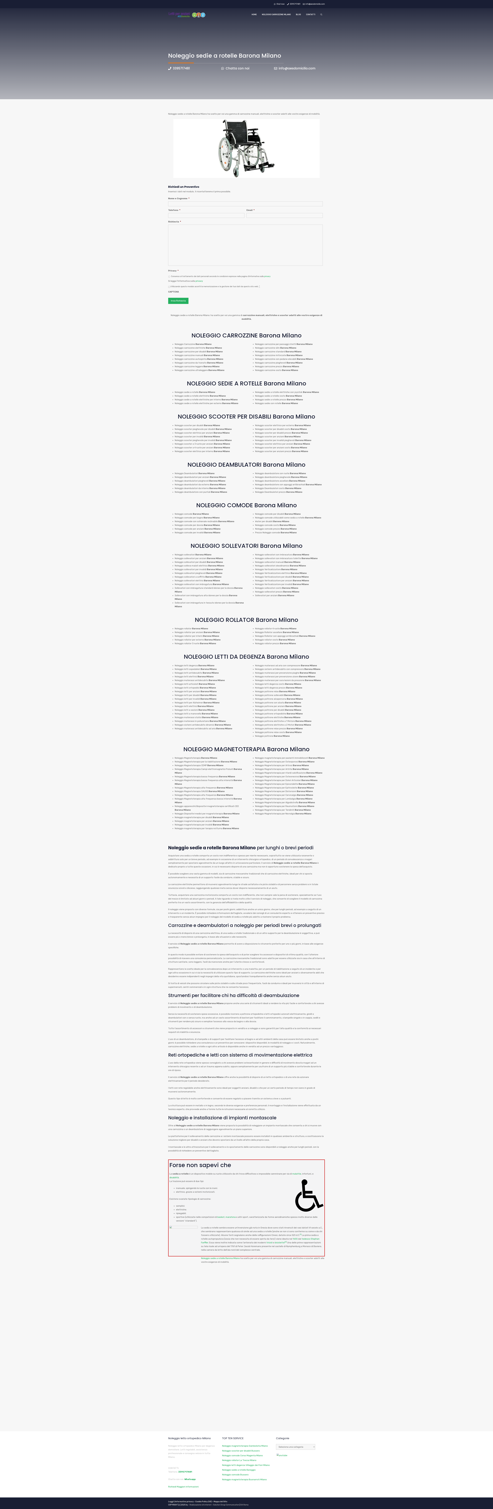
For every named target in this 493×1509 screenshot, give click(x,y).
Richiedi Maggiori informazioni (183, 1486)
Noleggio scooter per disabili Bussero (241, 1450)
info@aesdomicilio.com (297, 68)
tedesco (306, 1239)
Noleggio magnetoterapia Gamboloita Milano (245, 1446)
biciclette (280, 1242)
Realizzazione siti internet (200, 1505)
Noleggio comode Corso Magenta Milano (242, 1455)
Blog (298, 14)
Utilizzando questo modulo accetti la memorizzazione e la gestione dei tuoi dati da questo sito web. (215, 286)
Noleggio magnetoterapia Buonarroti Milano (244, 1479)
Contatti (310, 14)
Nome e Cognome (178, 198)
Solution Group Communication (226, 1505)
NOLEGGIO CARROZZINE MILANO (276, 14)
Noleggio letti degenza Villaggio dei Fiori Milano (246, 1465)
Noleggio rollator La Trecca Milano (239, 1460)
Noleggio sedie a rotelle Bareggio (239, 1470)
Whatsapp (190, 1479)
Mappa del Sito (220, 1502)
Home (254, 14)
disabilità (174, 1177)
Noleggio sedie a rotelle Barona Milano (220, 1258)
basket (221, 1217)
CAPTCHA (173, 291)
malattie (296, 1173)
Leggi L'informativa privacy (181, 1502)
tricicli (269, 1242)
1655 (295, 1239)
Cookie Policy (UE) (203, 1502)
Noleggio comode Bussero (235, 1474)
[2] (286, 1242)
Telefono (174, 210)
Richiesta (174, 221)
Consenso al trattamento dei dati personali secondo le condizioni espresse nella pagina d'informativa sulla (221, 276)
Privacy (173, 270)
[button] (321, 14)
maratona (231, 1217)
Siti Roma (244, 1505)
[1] (300, 1234)
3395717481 (181, 68)
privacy (267, 276)
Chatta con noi (237, 68)
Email (250, 210)
